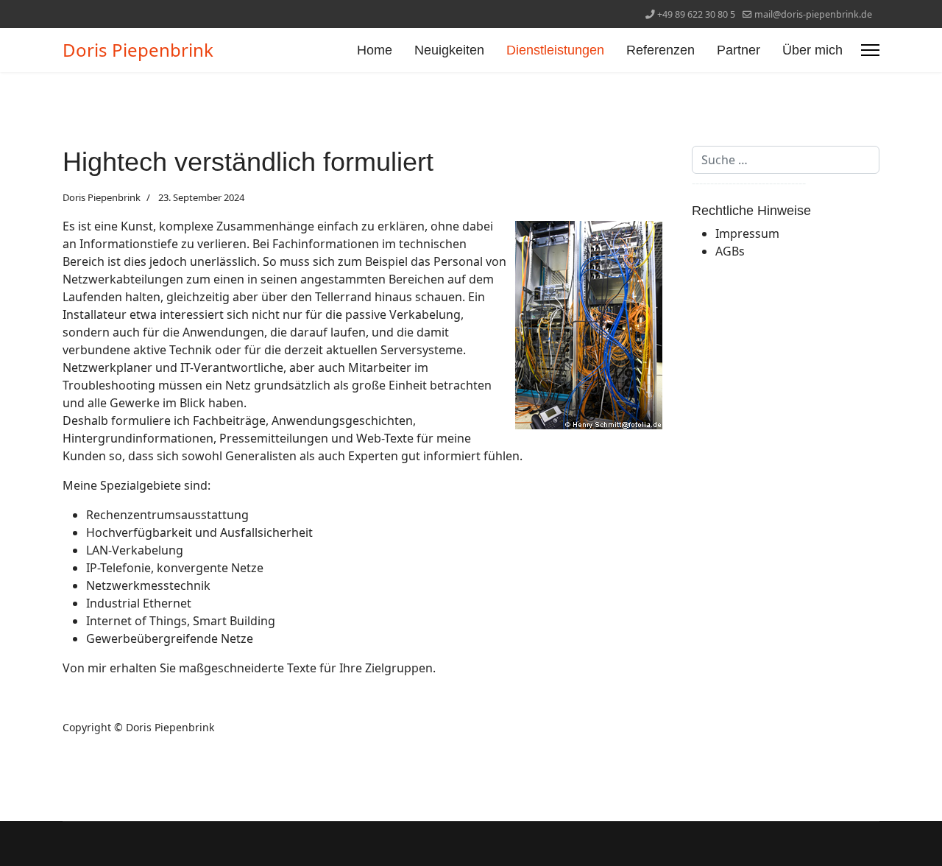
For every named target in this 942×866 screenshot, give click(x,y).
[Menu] (870, 50)
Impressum (747, 233)
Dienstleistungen (555, 50)
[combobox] (785, 160)
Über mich (812, 50)
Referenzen (660, 50)
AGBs (730, 251)
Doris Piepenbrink (138, 50)
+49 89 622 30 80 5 (696, 14)
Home (374, 50)
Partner (738, 50)
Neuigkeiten (449, 50)
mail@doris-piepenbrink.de (813, 14)
